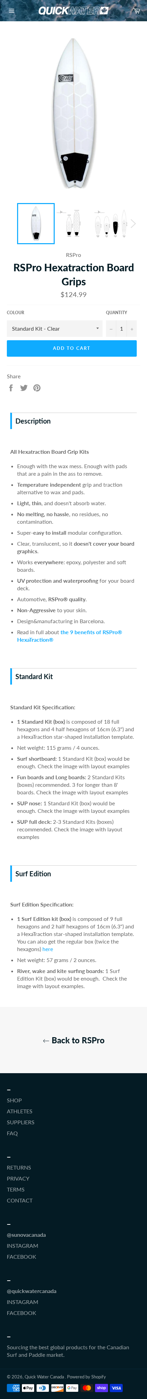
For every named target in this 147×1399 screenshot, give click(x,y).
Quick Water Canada (45, 1376)
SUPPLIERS (21, 1122)
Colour (15, 312)
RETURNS (19, 1167)
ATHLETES (19, 1111)
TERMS (16, 1189)
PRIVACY (18, 1178)
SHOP (14, 1100)
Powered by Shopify (86, 1376)
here (47, 949)
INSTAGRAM (22, 1245)
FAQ (12, 1133)
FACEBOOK (21, 1256)
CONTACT (19, 1200)
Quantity (116, 312)
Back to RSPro (77, 1040)
